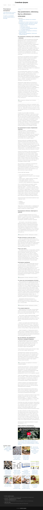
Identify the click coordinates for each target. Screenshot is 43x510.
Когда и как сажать (24, 25)
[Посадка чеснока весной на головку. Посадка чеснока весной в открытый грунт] (26, 483)
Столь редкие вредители (25, 29)
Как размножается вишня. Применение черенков (28, 22)
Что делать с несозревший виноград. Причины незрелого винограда (9, 17)
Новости (9, 4)
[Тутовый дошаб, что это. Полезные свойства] (35, 483)
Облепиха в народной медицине (28, 443)
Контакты (6, 498)
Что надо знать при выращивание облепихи (28, 28)
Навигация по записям (26, 440)
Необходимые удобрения (25, 27)
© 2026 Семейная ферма (9, 496)
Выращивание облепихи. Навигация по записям (28, 23)
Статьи (13, 4)
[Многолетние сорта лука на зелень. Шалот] (35, 449)
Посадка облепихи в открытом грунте (27, 24)
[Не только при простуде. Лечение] (8, 483)
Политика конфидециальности (10, 499)
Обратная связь (7, 502)
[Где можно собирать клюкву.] (8, 448)
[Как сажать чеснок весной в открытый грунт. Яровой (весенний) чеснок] (17, 454)
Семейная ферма (21, 2)
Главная (4, 4)
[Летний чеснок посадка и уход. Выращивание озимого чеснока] (35, 468)
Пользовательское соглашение (15, 498)
